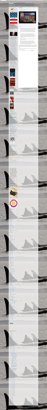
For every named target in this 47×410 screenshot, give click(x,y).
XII (14, 160)
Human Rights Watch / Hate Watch (13, 312)
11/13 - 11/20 (12, 344)
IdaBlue (10, 255)
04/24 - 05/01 (12, 380)
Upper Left (11, 266)
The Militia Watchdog (12, 309)
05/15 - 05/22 (12, 377)
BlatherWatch (11, 246)
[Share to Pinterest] (33, 50)
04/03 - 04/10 (12, 383)
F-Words (11, 256)
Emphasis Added (11, 238)
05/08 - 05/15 (12, 378)
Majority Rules (11, 276)
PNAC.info (11, 308)
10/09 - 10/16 (12, 346)
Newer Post (20, 88)
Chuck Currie (11, 275)
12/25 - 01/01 (12, 342)
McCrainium (11, 248)
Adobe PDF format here (14, 136)
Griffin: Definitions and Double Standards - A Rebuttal (13, 127)
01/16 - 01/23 (12, 393)
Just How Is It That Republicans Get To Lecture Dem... (14, 361)
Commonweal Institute (12, 315)
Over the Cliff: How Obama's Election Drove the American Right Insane (13, 60)
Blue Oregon (11, 254)
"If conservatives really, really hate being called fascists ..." (13, 114)
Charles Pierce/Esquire (12, 214)
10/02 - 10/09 (12, 347)
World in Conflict (11, 270)
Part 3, (16, 145)
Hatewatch (11, 219)
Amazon (11, 27)
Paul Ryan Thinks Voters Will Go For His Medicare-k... (14, 357)
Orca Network (11, 286)
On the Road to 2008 (12, 245)
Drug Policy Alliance (12, 313)
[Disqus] (28, 60)
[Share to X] (32, 50)
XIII (15, 160)
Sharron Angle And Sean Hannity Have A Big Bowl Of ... (14, 354)
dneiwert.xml (11, 331)
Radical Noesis (11, 257)
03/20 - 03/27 (12, 385)
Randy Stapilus (11, 278)
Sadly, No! (11, 223)
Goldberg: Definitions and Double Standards (13, 124)
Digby (10, 213)
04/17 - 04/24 (12, 381)
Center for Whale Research (13, 287)
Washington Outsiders (12, 277)
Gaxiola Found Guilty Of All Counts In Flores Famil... (14, 368)
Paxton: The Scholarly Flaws (13, 119)
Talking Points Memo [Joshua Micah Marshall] (13, 231)
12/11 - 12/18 (12, 343)
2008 (11, 398)
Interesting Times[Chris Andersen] (11, 262)
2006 (11, 400)
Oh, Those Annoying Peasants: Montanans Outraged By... (13, 370)
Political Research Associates (13, 301)
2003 (11, 403)
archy (10, 237)
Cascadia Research (12, 296)
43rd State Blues (11, 253)
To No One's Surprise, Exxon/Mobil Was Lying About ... (13, 363)
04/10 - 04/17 (12, 382)
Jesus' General (11, 236)
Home (28, 88)
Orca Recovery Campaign (12, 289)
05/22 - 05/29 (12, 376)
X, (12, 160)
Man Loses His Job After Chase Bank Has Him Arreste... (13, 359)
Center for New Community (13, 302)
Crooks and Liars (24, 24)
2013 (11, 339)
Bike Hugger (11, 279)
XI (13, 160)
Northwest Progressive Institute (13, 280)
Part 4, (10, 146)
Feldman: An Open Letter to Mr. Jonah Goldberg (13, 125)
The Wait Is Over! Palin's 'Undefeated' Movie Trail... (14, 356)
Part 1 (13, 145)
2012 (11, 340)
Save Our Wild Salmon (12, 297)
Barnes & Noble (11, 28)
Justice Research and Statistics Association (13, 311)
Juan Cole (11, 228)
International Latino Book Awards (13, 46)
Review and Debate (12, 113)
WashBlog (11, 247)
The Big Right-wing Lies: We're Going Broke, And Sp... (14, 367)
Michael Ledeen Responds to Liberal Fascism (13, 123)
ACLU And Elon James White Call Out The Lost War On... (14, 365)
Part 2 (15, 145)
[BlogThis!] (31, 50)
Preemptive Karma (12, 244)
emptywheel (11, 220)
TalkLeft (11, 222)
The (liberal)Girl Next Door (13, 269)
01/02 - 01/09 (12, 395)
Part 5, (12, 146)
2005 (11, 401)
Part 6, (13, 146)
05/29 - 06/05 (12, 375)
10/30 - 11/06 (12, 345)
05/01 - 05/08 (12, 379)
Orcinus (11, 3)
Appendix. (12, 130)
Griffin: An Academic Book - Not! (13, 119)
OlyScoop (11, 267)
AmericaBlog (11, 232)
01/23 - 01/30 (12, 392)
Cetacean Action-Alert (12, 285)
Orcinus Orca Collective (12, 288)
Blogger (27, 408)
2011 (11, 341)
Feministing (11, 221)
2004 (11, 402)
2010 (11, 396)
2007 (11, 399)
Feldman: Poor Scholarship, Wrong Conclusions (13, 121)
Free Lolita (11, 295)
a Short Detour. (13, 183)
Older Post (35, 88)
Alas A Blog (11, 229)
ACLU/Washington (12, 314)
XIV (16, 160)
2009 (11, 397)
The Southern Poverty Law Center (13, 300)
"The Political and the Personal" (13, 151)
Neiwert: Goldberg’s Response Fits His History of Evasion (13, 128)
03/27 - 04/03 (12, 384)
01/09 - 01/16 (12, 394)
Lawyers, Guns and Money (12, 239)
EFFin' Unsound (11, 268)
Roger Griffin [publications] (13, 307)
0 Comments (28, 50)
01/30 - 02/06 (12, 391)
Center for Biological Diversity (13, 294)
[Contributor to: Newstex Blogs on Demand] (11, 328)
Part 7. (15, 146)
